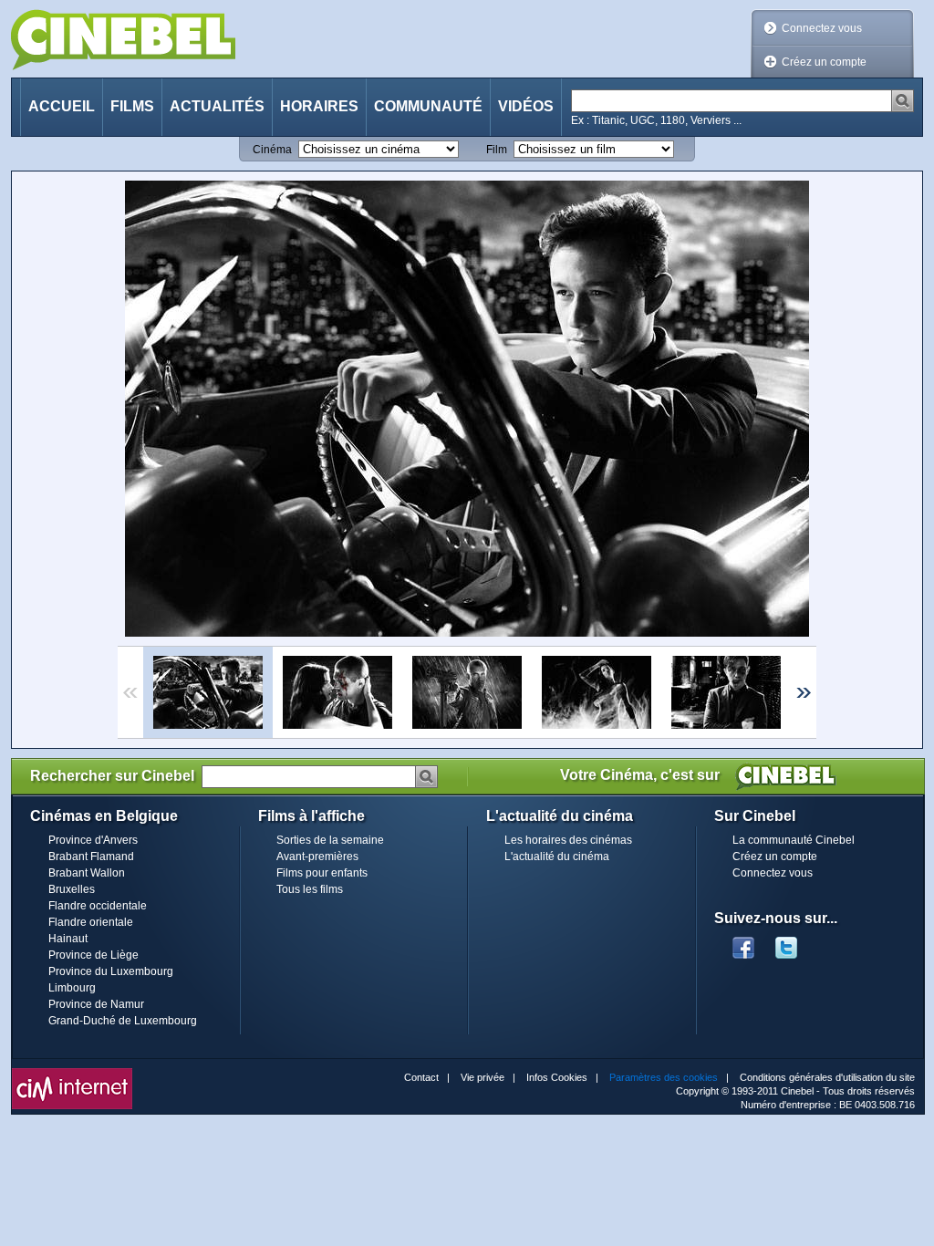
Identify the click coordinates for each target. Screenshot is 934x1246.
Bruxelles (71, 889)
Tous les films (309, 889)
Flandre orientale (90, 922)
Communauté (428, 106)
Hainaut (68, 938)
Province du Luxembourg (110, 971)
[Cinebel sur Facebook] (743, 942)
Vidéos (526, 106)
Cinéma (272, 149)
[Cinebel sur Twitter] (795, 942)
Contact (421, 1077)
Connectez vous (822, 28)
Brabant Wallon (86, 873)
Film (496, 149)
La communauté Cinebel (793, 840)
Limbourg (72, 987)
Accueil (61, 106)
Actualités (217, 106)
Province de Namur (96, 1004)
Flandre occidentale (97, 905)
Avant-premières (317, 856)
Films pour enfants (322, 873)
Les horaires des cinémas (568, 840)
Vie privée (482, 1077)
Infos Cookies (556, 1077)
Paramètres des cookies (663, 1077)
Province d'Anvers (93, 840)
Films (132, 106)
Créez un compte (824, 62)
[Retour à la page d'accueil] (123, 39)
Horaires (319, 106)
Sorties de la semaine (330, 840)
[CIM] (72, 1072)
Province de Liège (93, 955)
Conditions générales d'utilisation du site (827, 1077)
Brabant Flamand (91, 856)
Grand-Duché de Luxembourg (122, 1020)
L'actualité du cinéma (556, 856)
